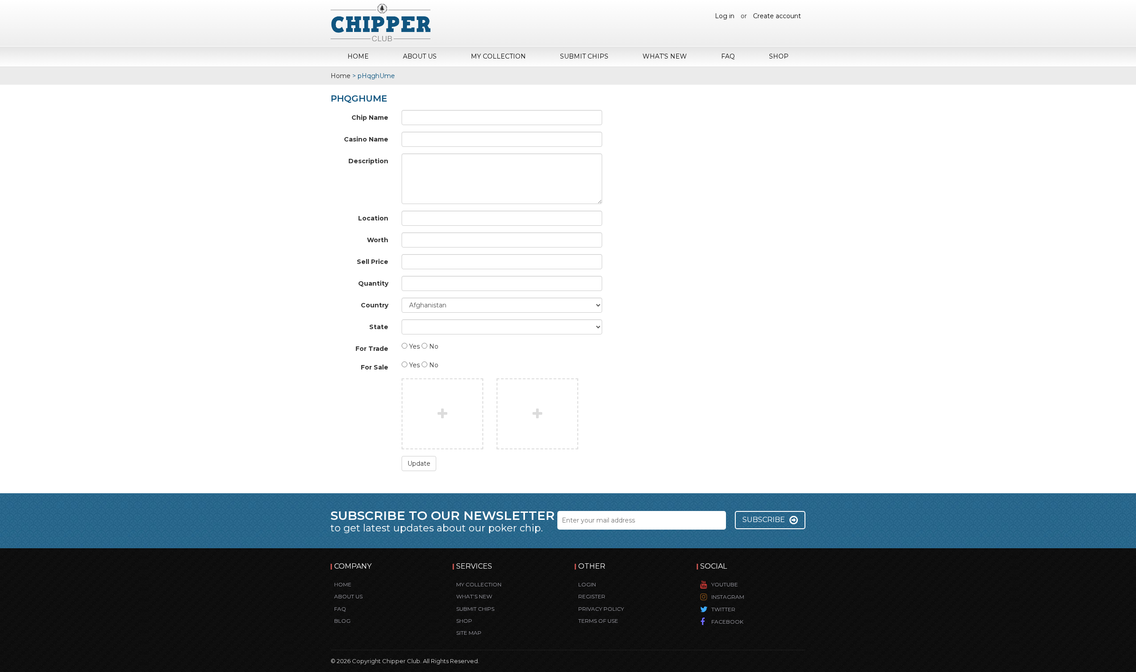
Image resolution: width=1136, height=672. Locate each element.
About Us (420, 56)
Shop (779, 56)
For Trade (371, 349)
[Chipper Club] (380, 22)
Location (373, 218)
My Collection (498, 56)
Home (358, 56)
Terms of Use (598, 620)
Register (591, 596)
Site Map (468, 632)
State (378, 327)
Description (368, 161)
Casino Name (366, 139)
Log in (724, 16)
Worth (377, 240)
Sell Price (372, 262)
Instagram (727, 596)
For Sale (374, 367)
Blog (342, 620)
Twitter (723, 609)
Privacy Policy (601, 608)
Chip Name (369, 118)
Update (418, 464)
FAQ (728, 56)
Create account (777, 16)
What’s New (665, 56)
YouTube (724, 584)
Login (587, 584)
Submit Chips (584, 56)
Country (374, 305)
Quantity (373, 283)
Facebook (727, 621)
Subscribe (763, 519)
